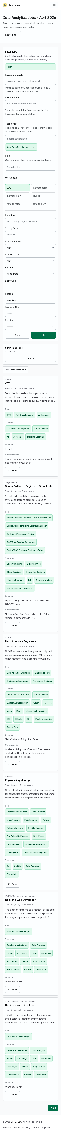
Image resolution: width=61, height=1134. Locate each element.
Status (16, 1127)
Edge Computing (14, 564)
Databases (41, 969)
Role (7, 156)
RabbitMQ (46, 953)
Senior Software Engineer (35, 852)
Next (53, 1108)
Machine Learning (35, 437)
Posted (9, 294)
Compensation (13, 241)
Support (46, 1127)
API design (22, 953)
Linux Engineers (42, 673)
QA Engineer (13, 852)
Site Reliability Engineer (18, 836)
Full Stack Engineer (25, 415)
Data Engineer (31, 820)
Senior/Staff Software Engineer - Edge (25, 550)
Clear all (30, 358)
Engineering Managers (17, 681)
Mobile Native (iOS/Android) (20, 588)
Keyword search (14, 75)
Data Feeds (38, 836)
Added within (12, 307)
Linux (9, 711)
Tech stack (11, 123)
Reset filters (12, 34)
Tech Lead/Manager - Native (20, 534)
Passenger (12, 961)
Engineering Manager (17, 812)
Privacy (26, 1127)
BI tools (18, 719)
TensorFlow (12, 727)
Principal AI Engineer (42, 681)
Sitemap (7, 1127)
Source (9, 267)
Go (8, 866)
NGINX (25, 961)
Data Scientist (38, 812)
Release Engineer (15, 828)
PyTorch (48, 703)
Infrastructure (13, 820)
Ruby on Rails (39, 961)
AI (8, 437)
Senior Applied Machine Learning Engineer (27, 526)
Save (14, 470)
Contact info (12, 254)
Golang (45, 820)
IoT (29, 580)
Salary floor (11, 228)
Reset (17, 335)
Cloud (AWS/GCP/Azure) (18, 695)
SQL (29, 719)
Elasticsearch (13, 969)
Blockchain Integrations (36, 844)
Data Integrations (44, 580)
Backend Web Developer (18, 931)
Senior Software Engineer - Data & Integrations (29, 518)
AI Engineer (43, 415)
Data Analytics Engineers (18, 673)
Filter (43, 335)
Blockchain (12, 874)
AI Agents (18, 437)
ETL (8, 719)
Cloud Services (14, 572)
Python (36, 703)
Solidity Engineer (36, 828)
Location (10, 215)
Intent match (12, 97)
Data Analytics (41, 429)
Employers (10, 280)
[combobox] (30, 138)
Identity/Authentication (36, 711)
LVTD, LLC (16, 1121)
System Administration (17, 703)
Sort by (9, 320)
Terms (36, 1127)
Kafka (10, 953)
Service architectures (17, 945)
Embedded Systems (35, 572)
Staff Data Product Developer (21, 542)
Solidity (17, 866)
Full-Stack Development (18, 429)
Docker (27, 969)
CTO (9, 415)
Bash (18, 711)
